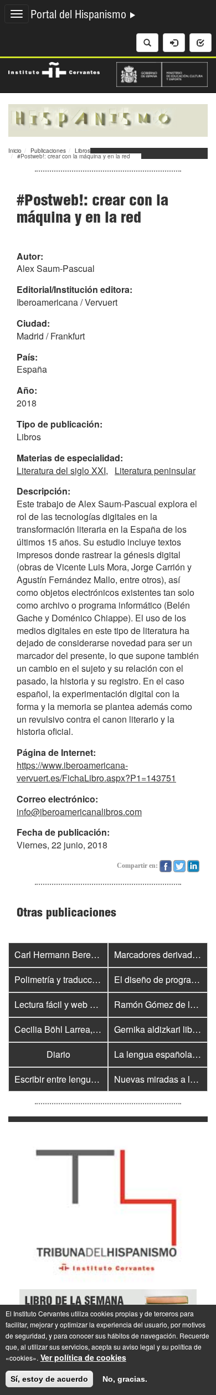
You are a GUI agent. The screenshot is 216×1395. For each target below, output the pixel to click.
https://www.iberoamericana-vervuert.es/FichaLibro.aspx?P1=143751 (96, 771)
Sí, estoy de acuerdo (49, 1379)
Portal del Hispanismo (79, 16)
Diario (58, 1054)
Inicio (15, 151)
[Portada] (108, 119)
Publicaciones (48, 151)
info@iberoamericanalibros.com (79, 811)
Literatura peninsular (155, 470)
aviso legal (138, 1346)
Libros (82, 151)
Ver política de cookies (83, 1357)
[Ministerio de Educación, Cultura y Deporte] (162, 73)
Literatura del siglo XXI (61, 470)
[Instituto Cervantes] (54, 68)
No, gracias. (124, 1379)
